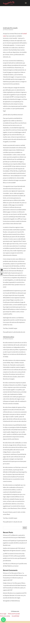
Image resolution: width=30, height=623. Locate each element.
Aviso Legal (3, 613)
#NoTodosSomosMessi (8, 337)
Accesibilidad (15, 616)
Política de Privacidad (14, 613)
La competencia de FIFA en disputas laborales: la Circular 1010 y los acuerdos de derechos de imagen (14, 595)
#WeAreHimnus (15, 601)
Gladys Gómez (7, 583)
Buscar (24, 527)
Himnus (6, 29)
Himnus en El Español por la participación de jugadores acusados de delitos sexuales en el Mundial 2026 (15, 543)
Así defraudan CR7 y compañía (10, 28)
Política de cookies (5, 616)
